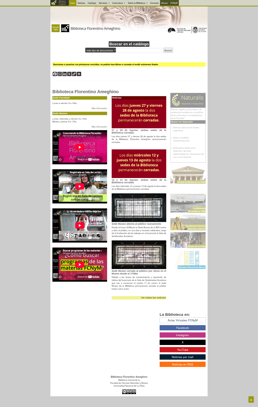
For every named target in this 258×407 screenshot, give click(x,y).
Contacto (154, 2)
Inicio (72, 2)
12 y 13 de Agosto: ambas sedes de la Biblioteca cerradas (139, 181)
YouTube (182, 350)
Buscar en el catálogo (129, 44)
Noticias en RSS (182, 364)
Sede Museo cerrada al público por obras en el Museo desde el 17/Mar (139, 272)
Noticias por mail (182, 357)
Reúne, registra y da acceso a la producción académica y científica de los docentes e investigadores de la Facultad (187, 114)
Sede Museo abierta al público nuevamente (136, 224)
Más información (99, 108)
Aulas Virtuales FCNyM (183, 320)
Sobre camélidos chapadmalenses (181, 139)
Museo (164, 2)
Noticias (81, 2)
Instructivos (117, 2)
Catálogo (92, 2)
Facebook (182, 328)
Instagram (182, 335)
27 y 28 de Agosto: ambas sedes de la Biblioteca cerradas (139, 131)
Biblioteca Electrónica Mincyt (191, 267)
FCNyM (174, 2)
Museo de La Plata (196, 246)
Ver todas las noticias (153, 297)
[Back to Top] (251, 399)
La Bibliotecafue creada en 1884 (197, 210)
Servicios (103, 2)
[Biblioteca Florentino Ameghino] (59, 3)
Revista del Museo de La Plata (191, 181)
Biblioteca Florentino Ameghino (85, 91)
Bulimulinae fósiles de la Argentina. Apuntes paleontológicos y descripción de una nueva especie (188, 152)
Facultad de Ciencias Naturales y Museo (196, 227)
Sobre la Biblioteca (137, 2)
